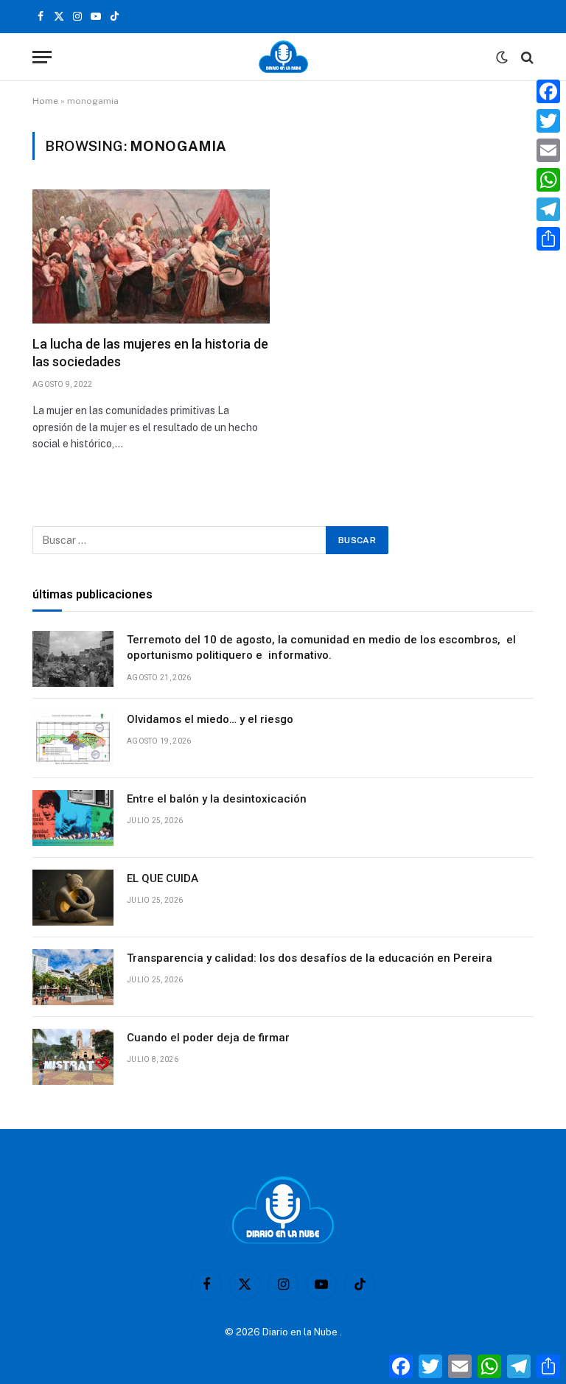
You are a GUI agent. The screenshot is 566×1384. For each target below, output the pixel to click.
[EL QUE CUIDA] (72, 898)
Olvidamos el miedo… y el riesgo (210, 719)
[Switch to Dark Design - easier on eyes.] (501, 57)
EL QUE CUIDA (162, 878)
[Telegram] (548, 209)
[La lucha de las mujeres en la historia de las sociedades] (151, 256)
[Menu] (42, 57)
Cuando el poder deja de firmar (208, 1037)
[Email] (548, 150)
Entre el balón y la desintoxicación (217, 798)
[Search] (526, 57)
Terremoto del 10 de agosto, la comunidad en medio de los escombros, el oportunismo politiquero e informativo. (321, 647)
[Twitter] (548, 121)
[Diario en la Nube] (283, 57)
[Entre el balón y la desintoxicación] (72, 818)
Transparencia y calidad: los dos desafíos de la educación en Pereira (311, 958)
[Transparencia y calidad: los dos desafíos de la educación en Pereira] (72, 977)
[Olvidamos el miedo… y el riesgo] (72, 738)
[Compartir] (548, 239)
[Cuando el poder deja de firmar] (72, 1057)
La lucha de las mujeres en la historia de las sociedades (150, 352)
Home (45, 101)
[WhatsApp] (548, 180)
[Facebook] (548, 91)
